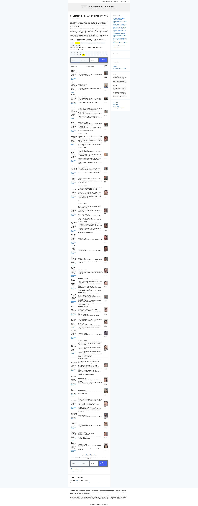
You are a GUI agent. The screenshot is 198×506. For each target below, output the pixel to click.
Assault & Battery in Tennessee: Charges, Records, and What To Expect (120, 39)
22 (94, 454)
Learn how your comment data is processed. (96, 482)
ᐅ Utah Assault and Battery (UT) (76, 470)
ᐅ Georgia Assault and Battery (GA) (77, 469)
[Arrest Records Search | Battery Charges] (84, 7)
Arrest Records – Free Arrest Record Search (110, 1)
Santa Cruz (96, 43)
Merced (90, 43)
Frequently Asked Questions (119, 108)
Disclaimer (115, 104)
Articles (115, 66)
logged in (77, 480)
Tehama (78, 45)
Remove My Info (123, 1)
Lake (72, 43)
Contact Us (115, 102)
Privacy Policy (116, 106)
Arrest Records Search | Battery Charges (101, 6)
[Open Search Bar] (128, 1)
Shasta (102, 43)
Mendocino (83, 43)
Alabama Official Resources (119, 33)
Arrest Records (73, 468)
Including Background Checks (119, 68)
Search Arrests (103, 60)
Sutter (72, 45)
